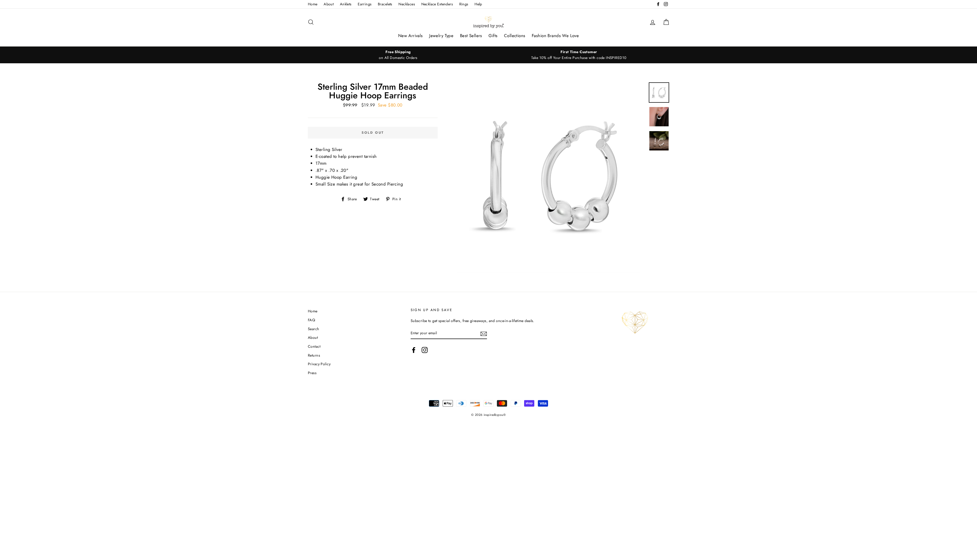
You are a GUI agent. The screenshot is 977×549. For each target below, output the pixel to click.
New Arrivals (410, 36)
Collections (514, 36)
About (329, 4)
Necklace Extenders (437, 4)
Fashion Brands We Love (555, 36)
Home (313, 4)
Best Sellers (471, 36)
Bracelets (385, 4)
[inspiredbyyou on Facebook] (414, 350)
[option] (398, 55)
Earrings (364, 4)
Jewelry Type (441, 36)
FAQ (311, 320)
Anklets (346, 4)
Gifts (493, 36)
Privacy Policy (319, 364)
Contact (314, 346)
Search (313, 328)
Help (478, 4)
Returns (314, 355)
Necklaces (406, 4)
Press (312, 372)
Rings (463, 4)
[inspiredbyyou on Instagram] (425, 350)
